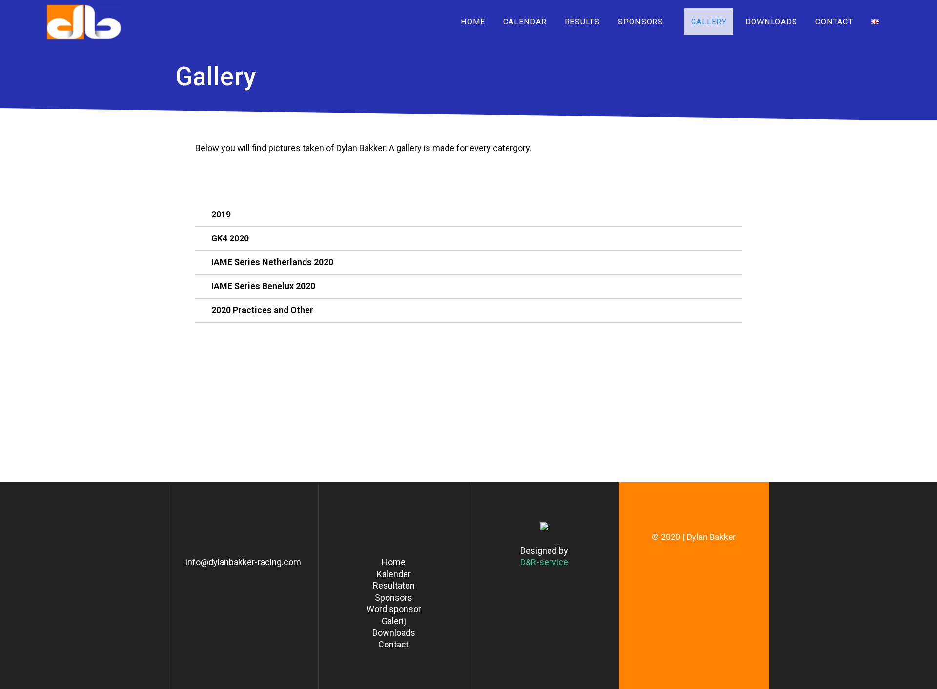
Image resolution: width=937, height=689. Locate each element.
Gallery (709, 21)
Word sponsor (394, 609)
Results (582, 21)
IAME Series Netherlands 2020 (272, 262)
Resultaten (394, 586)
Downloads (771, 21)
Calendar (524, 21)
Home (472, 21)
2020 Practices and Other (262, 310)
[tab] (468, 215)
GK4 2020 (230, 238)
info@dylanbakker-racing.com (243, 562)
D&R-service (544, 562)
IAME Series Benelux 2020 (263, 286)
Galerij (394, 621)
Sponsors (640, 21)
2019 (221, 214)
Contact (834, 21)
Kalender (394, 574)
